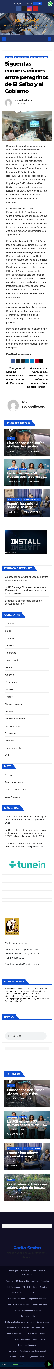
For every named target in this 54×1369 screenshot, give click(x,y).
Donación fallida (38, 1339)
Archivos (9, 675)
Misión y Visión (22, 1281)
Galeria (8, 667)
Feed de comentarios (15, 790)
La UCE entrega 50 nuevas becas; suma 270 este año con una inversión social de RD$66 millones (25, 590)
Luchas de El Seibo (15, 1333)
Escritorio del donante (27, 1345)
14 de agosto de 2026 (20, 1130)
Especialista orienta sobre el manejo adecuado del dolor (23, 507)
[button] (45, 39)
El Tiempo (10, 623)
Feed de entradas (14, 782)
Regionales (12, 469)
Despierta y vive (13, 1328)
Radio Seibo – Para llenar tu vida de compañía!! (27, 1351)
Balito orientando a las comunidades (19, 1322)
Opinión (9, 711)
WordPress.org (12, 797)
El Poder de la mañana (21, 1293)
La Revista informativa (27, 1316)
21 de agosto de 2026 (20, 1098)
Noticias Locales (21, 57)
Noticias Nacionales (39, 57)
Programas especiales (37, 1299)
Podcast (9, 697)
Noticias (9, 57)
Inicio (35, 1287)
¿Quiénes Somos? (37, 1357)
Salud (8, 631)
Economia (10, 638)
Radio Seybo (27, 20)
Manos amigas (32, 1333)
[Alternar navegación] (25, 39)
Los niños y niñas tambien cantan (27, 1310)
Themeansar (27, 1274)
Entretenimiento (13, 748)
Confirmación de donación (19, 1339)
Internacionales (12, 726)
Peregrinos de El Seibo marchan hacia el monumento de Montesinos (16, 376)
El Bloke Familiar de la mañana (17, 1304)
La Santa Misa (43, 1322)
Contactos (9, 1281)
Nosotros (43, 1287)
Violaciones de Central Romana (34, 1328)
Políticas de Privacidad (18, 1357)
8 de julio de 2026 (18, 1193)
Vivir (7, 755)
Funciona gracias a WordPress (19, 1271)
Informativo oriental (41, 1304)
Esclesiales (11, 733)
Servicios (9, 645)
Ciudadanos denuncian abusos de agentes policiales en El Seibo (26, 446)
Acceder (9, 775)
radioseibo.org (26, 100)
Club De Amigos (13, 1287)
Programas (10, 653)
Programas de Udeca (16, 1299)
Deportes (9, 741)
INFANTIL (26, 1287)
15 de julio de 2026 (19, 1161)
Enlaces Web (11, 660)
